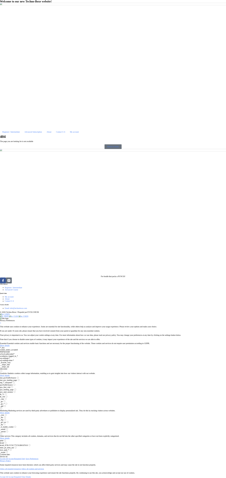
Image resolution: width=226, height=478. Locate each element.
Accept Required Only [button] (16, 459)
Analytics (3, 373)
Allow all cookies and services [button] (32, 469)
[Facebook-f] (3, 280)
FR (7, 316)
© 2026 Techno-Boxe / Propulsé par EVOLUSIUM (19, 312)
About (49, 132)
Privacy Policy (5, 461)
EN (8, 314)
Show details (5, 345)
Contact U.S (60, 132)
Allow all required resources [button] (10, 469)
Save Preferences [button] (32, 459)
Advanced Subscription (33, 132)
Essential (3, 343)
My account (74, 132)
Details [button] (28, 477)
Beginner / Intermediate (11, 132)
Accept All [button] (4, 459)
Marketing (4, 411)
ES (17, 316)
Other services (5, 436)
